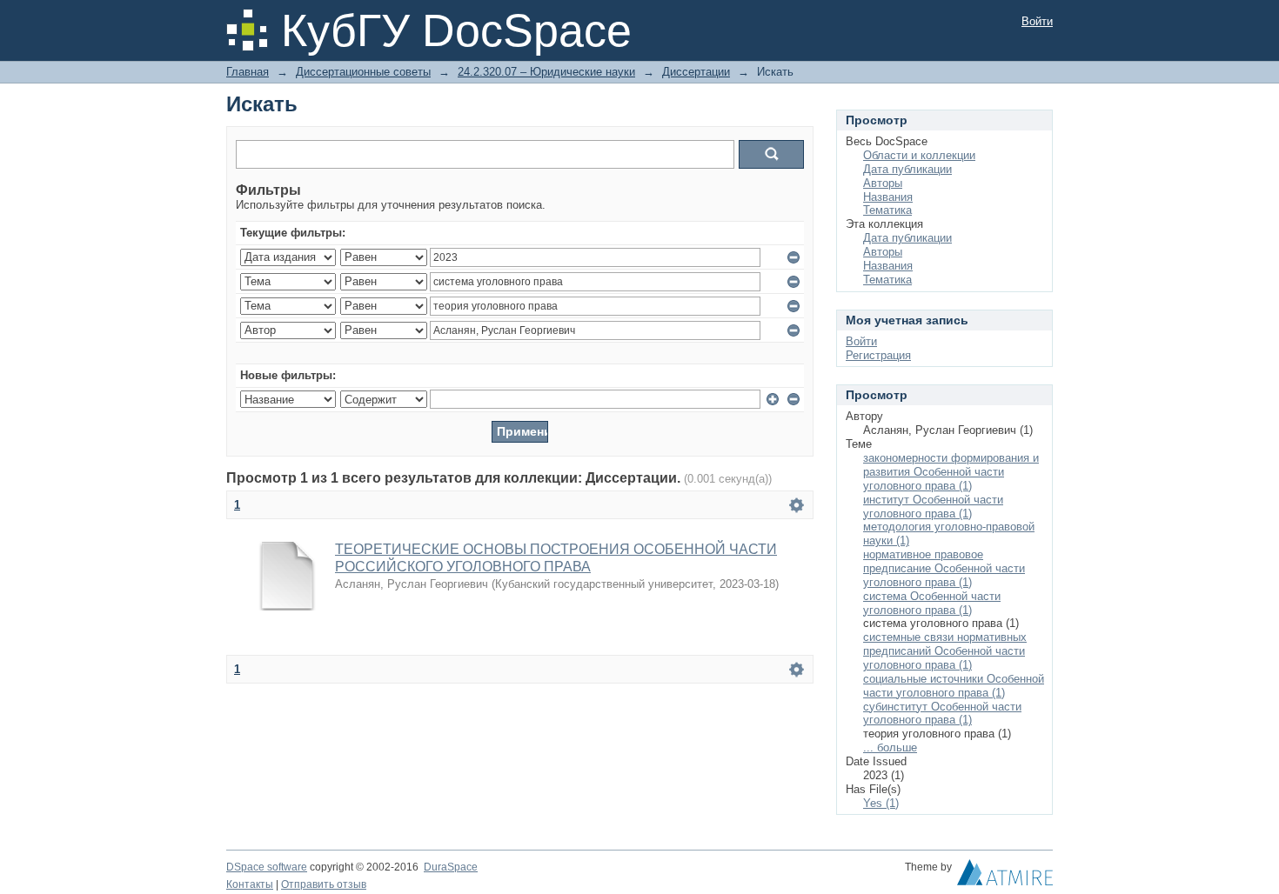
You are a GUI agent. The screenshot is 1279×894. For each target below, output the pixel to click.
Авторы (882, 183)
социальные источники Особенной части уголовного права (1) (953, 685)
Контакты (249, 884)
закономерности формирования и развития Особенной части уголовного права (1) (951, 471)
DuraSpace (451, 867)
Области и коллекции (919, 155)
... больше (890, 747)
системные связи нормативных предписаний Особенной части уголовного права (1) (945, 650)
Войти (1037, 21)
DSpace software (266, 867)
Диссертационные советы (363, 71)
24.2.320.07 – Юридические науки (546, 71)
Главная (247, 71)
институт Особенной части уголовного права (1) (933, 506)
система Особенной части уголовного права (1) (932, 603)
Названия (888, 196)
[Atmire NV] (1005, 877)
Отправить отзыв (323, 884)
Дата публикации (907, 169)
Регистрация (878, 355)
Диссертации (696, 71)
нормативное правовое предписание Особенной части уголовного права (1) (944, 568)
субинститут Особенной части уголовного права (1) (942, 713)
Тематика (887, 210)
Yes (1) (881, 803)
